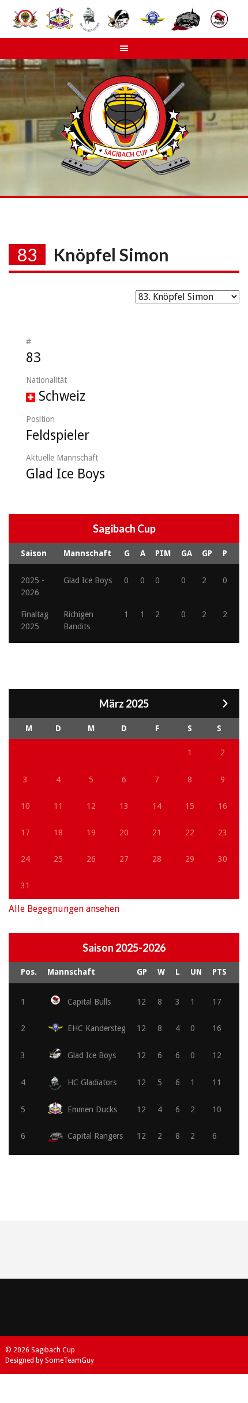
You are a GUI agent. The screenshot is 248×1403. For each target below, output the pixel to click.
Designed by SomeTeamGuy (49, 1360)
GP (142, 971)
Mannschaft (71, 971)
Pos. (29, 971)
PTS (219, 971)
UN (196, 971)
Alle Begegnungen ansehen (64, 908)
